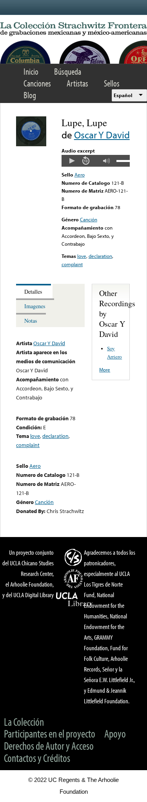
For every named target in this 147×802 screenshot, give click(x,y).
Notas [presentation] (30, 320)
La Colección (24, 721)
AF (74, 578)
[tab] (34, 291)
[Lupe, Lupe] (31, 144)
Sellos (112, 83)
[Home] (73, 29)
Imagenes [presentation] (34, 306)
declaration (100, 256)
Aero (79, 174)
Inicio (31, 71)
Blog (30, 95)
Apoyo (115, 733)
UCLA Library (74, 599)
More (104, 369)
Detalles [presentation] (33, 291)
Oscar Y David (102, 135)
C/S (74, 557)
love (81, 256)
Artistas (77, 83)
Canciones (37, 83)
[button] (72, 161)
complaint (72, 264)
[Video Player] (96, 161)
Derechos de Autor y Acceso (49, 745)
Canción (88, 219)
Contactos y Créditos (37, 758)
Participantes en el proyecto (49, 733)
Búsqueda (67, 71)
